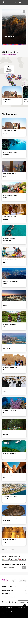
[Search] (20, 2)
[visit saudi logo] (5, 2)
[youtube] (16, 602)
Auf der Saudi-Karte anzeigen (9, 54)
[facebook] (6, 602)
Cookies (14, 613)
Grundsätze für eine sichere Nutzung (9, 611)
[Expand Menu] (24, 2)
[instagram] (9, 602)
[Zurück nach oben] (24, 606)
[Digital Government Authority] (13, 580)
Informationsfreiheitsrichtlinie (8, 616)
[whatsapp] (2, 602)
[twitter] (12, 602)
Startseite (3, 6)
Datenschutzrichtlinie (6, 613)
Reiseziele (8, 6)
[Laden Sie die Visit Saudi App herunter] (6, 559)
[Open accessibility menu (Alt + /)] (15, 2)
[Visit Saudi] (5, 580)
